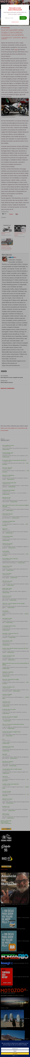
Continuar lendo (15, 22)
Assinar (23, 18)
